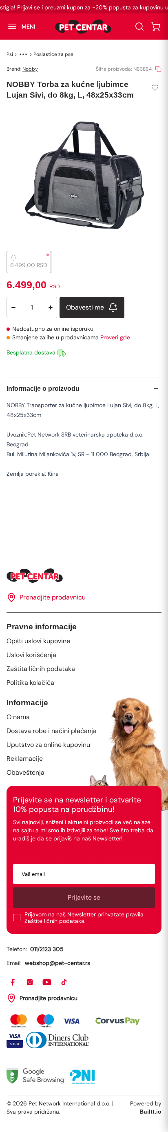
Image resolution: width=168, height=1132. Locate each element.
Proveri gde (115, 337)
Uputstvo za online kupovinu (48, 744)
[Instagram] (30, 982)
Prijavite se (84, 897)
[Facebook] (13, 982)
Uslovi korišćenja (31, 655)
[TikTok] (64, 982)
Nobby (30, 69)
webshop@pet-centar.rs (57, 963)
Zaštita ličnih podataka (41, 668)
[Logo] (83, 26)
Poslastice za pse (53, 54)
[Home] (84, 575)
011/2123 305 (47, 949)
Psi (10, 54)
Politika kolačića (30, 682)
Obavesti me (85, 307)
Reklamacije (25, 758)
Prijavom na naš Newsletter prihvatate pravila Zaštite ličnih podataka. (84, 917)
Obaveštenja (25, 772)
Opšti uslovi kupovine (38, 641)
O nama (18, 717)
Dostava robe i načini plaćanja (52, 730)
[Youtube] (47, 982)
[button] (17, 26)
